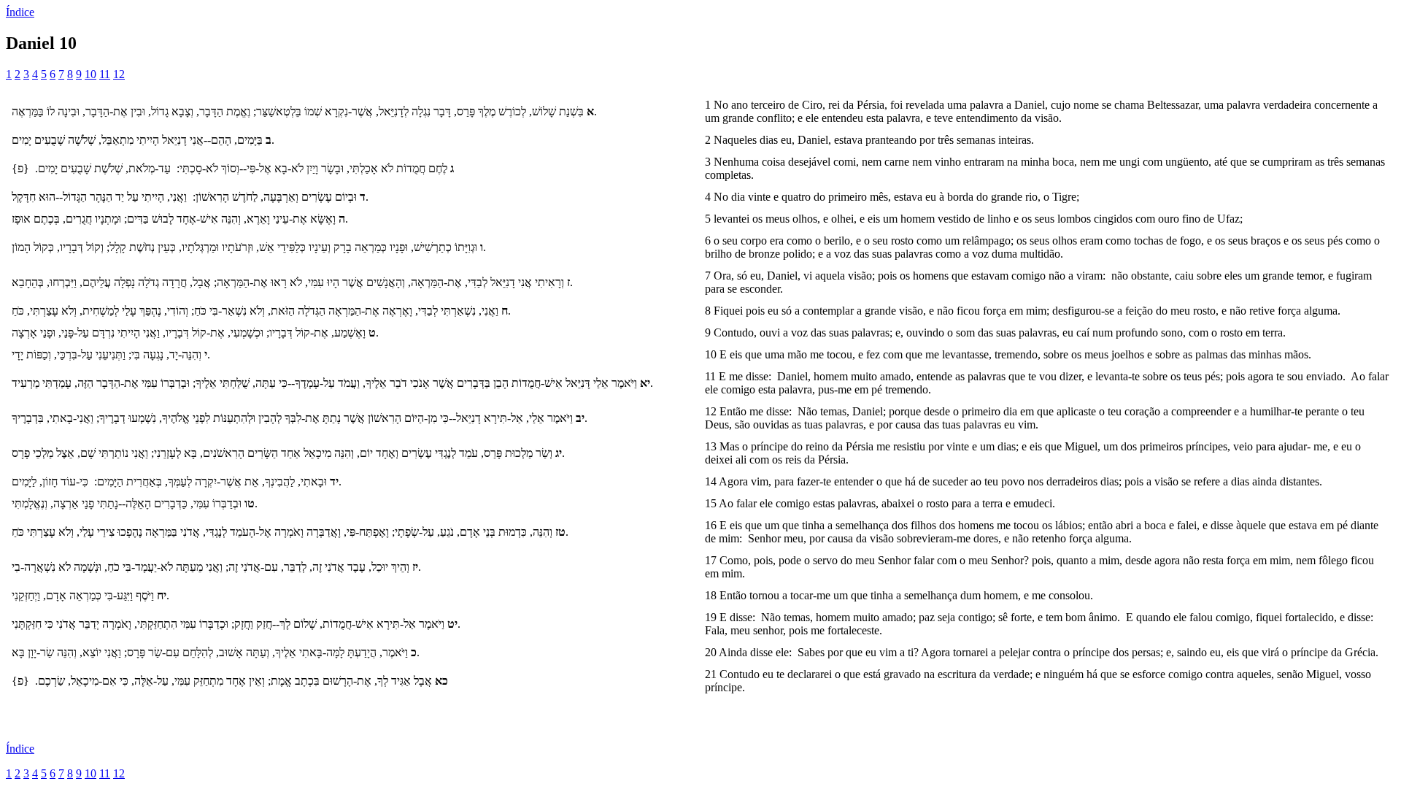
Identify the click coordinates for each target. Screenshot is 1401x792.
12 (119, 74)
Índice (20, 12)
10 (90, 74)
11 (104, 74)
